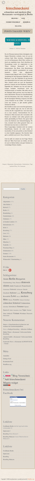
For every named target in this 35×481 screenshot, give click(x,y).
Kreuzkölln (6, 296)
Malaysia (18, 26)
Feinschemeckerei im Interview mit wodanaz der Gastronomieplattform (16, 325)
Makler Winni (7, 332)
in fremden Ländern (8, 222)
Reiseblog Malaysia (8, 437)
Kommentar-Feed (8, 361)
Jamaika (18, 293)
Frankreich (17, 286)
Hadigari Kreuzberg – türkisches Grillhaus (20, 329)
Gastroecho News (8, 342)
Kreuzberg (6, 230)
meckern (12, 166)
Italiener (13, 292)
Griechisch (6, 293)
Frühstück (6, 219)
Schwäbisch (13, 307)
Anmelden (6, 356)
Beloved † (14, 18)
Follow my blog (18, 405)
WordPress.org (7, 364)
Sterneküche (16, 310)
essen (12, 286)
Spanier (26, 307)
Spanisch (6, 310)
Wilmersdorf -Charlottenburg (11, 259)
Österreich (29, 313)
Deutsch (18, 282)
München (6, 242)
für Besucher (19, 289)
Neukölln (5, 245)
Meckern (5, 236)
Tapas (24, 310)
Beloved (5, 207)
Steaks (11, 310)
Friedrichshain (7, 216)
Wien (15, 166)
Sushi (20, 310)
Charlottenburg (7, 282)
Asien (5, 278)
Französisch (26, 286)
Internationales (18, 164)
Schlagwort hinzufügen (25, 300)
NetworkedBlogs (13, 397)
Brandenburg (7, 213)
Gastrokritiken (22, 402)
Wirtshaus (23, 313)
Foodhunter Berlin (13, 22)
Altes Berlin (6, 204)
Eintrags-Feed (7, 359)
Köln (4, 227)
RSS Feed (3, 2)
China (13, 282)
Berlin (5, 210)
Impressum (6, 431)
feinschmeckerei (17, 8)
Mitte (4, 239)
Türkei (5, 313)
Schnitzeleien (25, 164)
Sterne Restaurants (8, 256)
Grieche (25, 289)
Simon (5, 324)
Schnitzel (17, 302)
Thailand (29, 310)
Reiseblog (26, 22)
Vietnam (16, 313)
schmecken (7, 303)
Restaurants (16, 402)
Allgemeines (10, 164)
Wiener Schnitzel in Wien (18, 41)
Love (23, 18)
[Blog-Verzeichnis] (6, 375)
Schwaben (5, 307)
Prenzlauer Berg (7, 248)
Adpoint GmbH (7, 337)
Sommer (5, 253)
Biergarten (20, 278)
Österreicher (6, 315)
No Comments (21, 166)
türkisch (9, 313)
